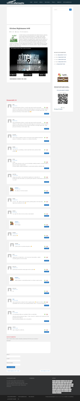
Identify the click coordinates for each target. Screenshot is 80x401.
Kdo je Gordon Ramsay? (11, 396)
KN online (19, 78)
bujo (13, 299)
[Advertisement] (28, 15)
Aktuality (36, 2)
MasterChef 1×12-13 (62, 54)
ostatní (54, 391)
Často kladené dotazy (67, 2)
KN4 (22, 78)
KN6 (72, 384)
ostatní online (58, 391)
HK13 (59, 382)
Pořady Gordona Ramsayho (50, 396)
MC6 (53, 387)
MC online (58, 389)
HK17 (70, 382)
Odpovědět (46, 113)
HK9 (68, 380)
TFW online (54, 392)
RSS (18, 399)
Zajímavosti (59, 2)
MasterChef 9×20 (62, 59)
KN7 (53, 385)
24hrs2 (54, 380)
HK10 (71, 380)
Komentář (8, 340)
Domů (31, 2)
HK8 (66, 380)
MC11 (67, 387)
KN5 (70, 384)
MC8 (58, 387)
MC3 (67, 385)
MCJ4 (69, 387)
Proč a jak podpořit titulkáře (63, 90)
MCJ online (54, 389)
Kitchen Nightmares (24, 31)
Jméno (8, 354)
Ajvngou (17, 31)
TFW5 (70, 391)
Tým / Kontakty (31, 396)
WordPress (71, 396)
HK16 (68, 382)
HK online (54, 384)
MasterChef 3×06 (62, 57)
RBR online (66, 391)
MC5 (72, 385)
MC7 (56, 387)
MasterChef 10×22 (61, 64)
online (25, 78)
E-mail (8, 358)
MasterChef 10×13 (62, 61)
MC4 (69, 385)
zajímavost (59, 392)
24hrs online (58, 380)
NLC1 (62, 389)
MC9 (61, 387)
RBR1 (62, 391)
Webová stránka (10, 362)
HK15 (65, 382)
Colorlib (65, 396)
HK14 (62, 382)
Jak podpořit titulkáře (11, 399)
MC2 (64, 385)
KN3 (65, 384)
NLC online (66, 389)
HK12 (56, 382)
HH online (62, 380)
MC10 (64, 387)
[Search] (70, 10)
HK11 (53, 382)
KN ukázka (61, 385)
